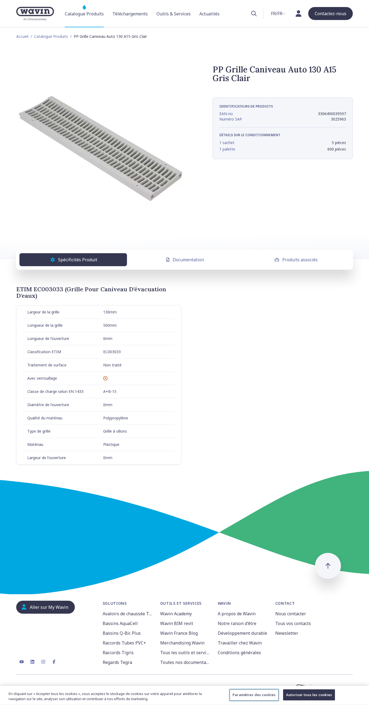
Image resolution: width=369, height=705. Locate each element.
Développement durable (242, 633)
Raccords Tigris (118, 653)
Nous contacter (290, 614)
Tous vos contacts (293, 623)
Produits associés (300, 260)
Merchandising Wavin (182, 643)
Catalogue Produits (51, 36)
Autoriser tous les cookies (309, 694)
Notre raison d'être (237, 623)
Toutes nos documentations (185, 662)
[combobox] (278, 13)
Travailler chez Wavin (240, 643)
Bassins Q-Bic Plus (122, 633)
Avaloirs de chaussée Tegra (128, 614)
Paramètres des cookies (254, 694)
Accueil (22, 36)
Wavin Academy (176, 614)
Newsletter (286, 633)
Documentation (188, 260)
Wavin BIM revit (176, 623)
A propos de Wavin (237, 614)
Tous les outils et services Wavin (185, 653)
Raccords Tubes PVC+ (124, 643)
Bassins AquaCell (120, 623)
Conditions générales (239, 653)
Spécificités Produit (77, 260)
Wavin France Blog (179, 633)
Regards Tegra (117, 662)
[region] (184, 695)
